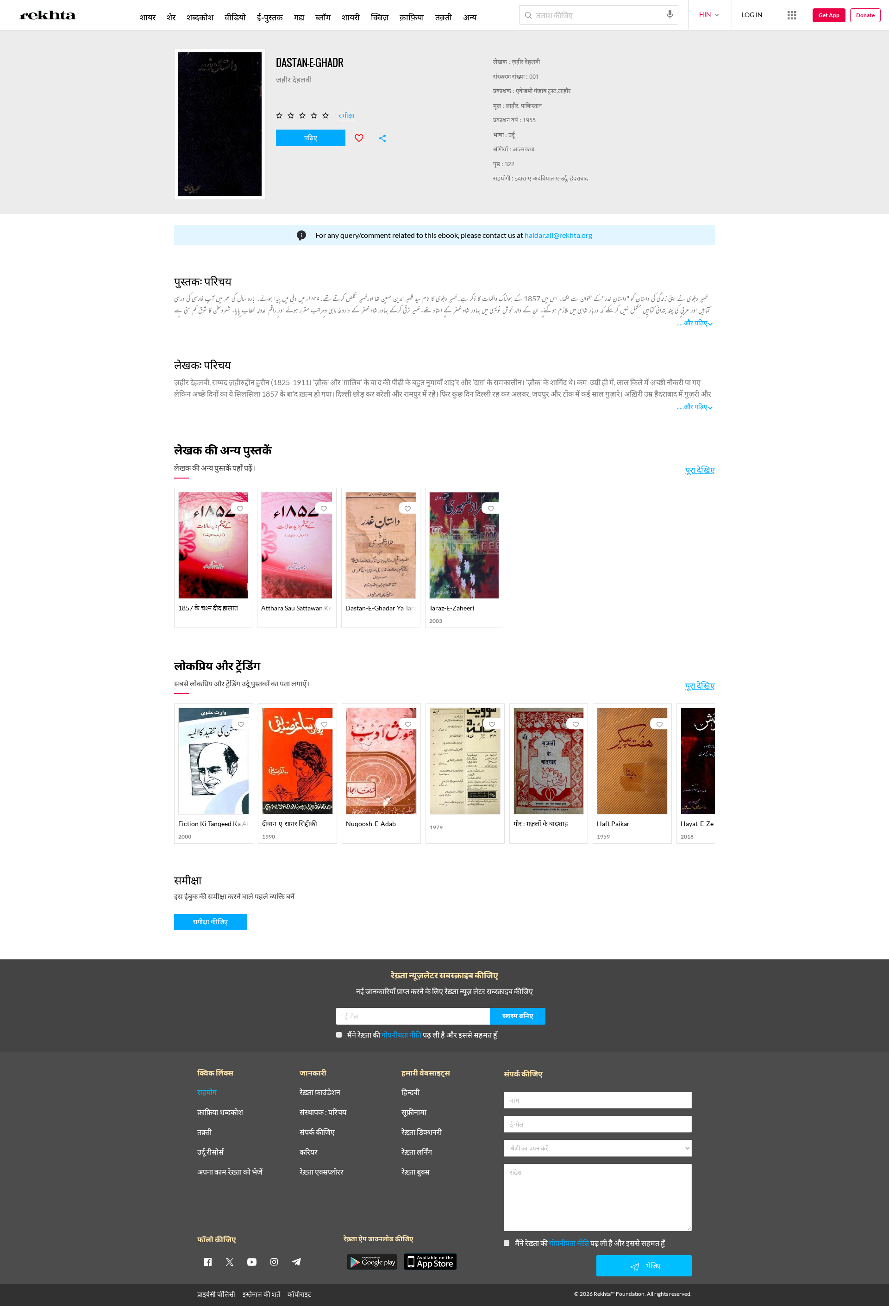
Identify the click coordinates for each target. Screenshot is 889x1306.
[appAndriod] (371, 1261)
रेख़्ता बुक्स (415, 1172)
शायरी (351, 17)
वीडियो (235, 17)
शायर (148, 17)
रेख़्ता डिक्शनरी (421, 1132)
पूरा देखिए (700, 470)
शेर (171, 17)
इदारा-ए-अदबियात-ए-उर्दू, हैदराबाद (551, 179)
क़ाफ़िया (412, 17)
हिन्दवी (410, 1092)
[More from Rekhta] (791, 15)
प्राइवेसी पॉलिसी (216, 1294)
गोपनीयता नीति (401, 1034)
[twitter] (229, 1261)
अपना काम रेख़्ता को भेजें (230, 1172)
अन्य (469, 17)
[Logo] (48, 16)
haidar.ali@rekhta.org (558, 234)
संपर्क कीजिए (317, 1132)
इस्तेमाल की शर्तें (261, 1294)
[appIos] (430, 1261)
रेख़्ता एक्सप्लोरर (322, 1172)
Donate (865, 15)
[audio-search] (670, 14)
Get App (829, 15)
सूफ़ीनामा (413, 1112)
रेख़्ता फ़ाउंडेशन (320, 1092)
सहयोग (207, 1092)
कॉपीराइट (299, 1294)
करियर (309, 1152)
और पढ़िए (695, 323)
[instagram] (274, 1261)
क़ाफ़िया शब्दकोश (220, 1112)
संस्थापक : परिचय (323, 1112)
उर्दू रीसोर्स (210, 1152)
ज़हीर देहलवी (526, 62)
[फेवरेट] (363, 137)
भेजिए (653, 1265)
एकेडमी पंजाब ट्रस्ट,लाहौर (543, 91)
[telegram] (296, 1261)
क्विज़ (379, 17)
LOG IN (752, 15)
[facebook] (207, 1261)
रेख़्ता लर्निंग (416, 1152)
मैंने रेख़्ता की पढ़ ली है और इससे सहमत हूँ (422, 1034)
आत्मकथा (523, 150)
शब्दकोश (200, 17)
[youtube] (251, 1261)
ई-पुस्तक (270, 17)
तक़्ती (443, 17)
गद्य (299, 17)
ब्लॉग (323, 17)
